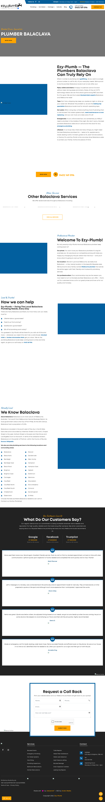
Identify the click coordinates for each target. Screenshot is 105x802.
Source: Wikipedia (7, 441)
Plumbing (33, 7)
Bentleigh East (9, 463)
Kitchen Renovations (33, 770)
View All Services (52, 217)
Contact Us (98, 7)
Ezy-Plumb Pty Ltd (10, 780)
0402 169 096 (81, 7)
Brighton (7, 470)
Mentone (31, 477)
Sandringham (33, 492)
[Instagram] (39, 2)
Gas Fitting (30, 760)
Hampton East (33, 466)
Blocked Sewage (58, 763)
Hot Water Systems (33, 757)
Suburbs (59, 7)
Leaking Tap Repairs (59, 770)
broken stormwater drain (15, 337)
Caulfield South (9, 488)
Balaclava (7, 452)
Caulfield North (9, 484)
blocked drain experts (88, 95)
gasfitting (83, 79)
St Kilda (30, 495)
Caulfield (7, 481)
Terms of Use (5, 785)
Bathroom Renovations (34, 766)
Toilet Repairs (57, 750)
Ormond (31, 488)
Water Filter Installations (60, 753)
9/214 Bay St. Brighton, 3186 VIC (94, 754)
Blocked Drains (31, 750)
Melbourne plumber (88, 267)
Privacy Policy (14, 785)
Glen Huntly (32, 459)
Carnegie (7, 477)
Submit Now (62, 728)
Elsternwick (8, 495)
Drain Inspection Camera (61, 766)
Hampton (31, 463)
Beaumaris (7, 455)
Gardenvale (32, 455)
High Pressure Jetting (59, 760)
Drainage (50, 7)
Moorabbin (32, 481)
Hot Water (42, 7)
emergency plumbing (64, 126)
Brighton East (8, 474)
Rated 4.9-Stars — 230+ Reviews (94, 2)
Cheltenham (8, 492)
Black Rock (8, 466)
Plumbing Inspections (33, 763)
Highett (30, 470)
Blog (65, 7)
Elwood (30, 452)
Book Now (8, 40)
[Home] (3, 743)
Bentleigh (7, 459)
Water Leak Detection (60, 757)
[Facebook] (35, 2)
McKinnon (31, 474)
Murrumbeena (33, 484)
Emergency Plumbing (33, 753)
